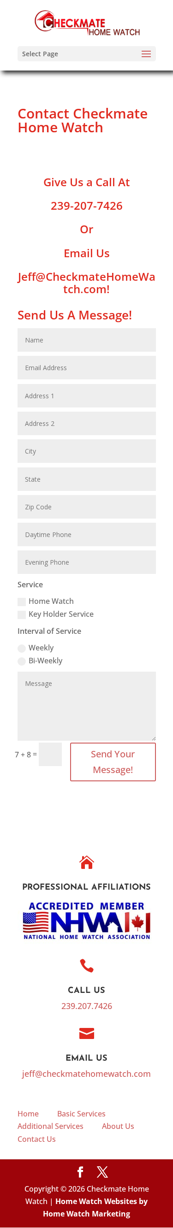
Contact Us (37, 1139)
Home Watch (51, 601)
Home (28, 1114)
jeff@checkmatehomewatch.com (86, 1073)
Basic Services (81, 1114)
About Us (118, 1126)
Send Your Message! (113, 762)
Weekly (41, 648)
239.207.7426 (86, 1005)
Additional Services (51, 1126)
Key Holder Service (61, 614)
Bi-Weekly (45, 660)
